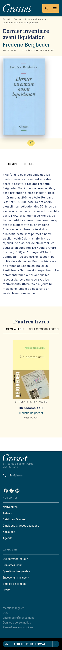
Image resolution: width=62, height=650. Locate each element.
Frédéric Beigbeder (26, 44)
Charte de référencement (18, 617)
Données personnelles (17, 622)
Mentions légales (13, 608)
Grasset (18, 19)
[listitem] (6, 491)
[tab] (12, 164)
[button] (37, 50)
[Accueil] (17, 8)
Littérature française (35, 19)
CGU (5, 613)
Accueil (6, 19)
